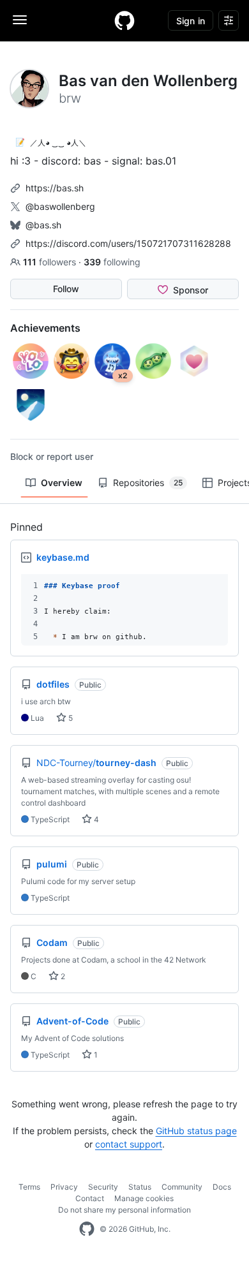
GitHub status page (196, 1130)
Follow (66, 288)
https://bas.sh (55, 187)
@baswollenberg (60, 206)
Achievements (45, 327)
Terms (29, 1187)
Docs (222, 1187)
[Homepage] (124, 20)
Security (103, 1187)
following (112, 261)
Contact (89, 1198)
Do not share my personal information (124, 1210)
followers (51, 261)
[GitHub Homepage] (86, 1229)
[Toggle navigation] (19, 19)
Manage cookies (144, 1198)
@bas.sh (43, 224)
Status (139, 1187)
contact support (128, 1144)
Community (182, 1187)
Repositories (148, 482)
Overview (61, 482)
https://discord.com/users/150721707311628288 (128, 243)
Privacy (64, 1187)
